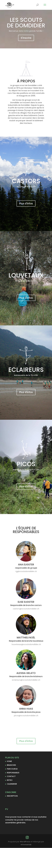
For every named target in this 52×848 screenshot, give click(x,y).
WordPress (25, 841)
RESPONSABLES (13, 772)
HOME (9, 761)
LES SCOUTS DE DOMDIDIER (26, 22)
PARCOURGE (12, 769)
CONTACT (11, 776)
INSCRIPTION (12, 796)
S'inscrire (26, 38)
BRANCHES (11, 765)
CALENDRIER (12, 784)
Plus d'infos (26, 203)
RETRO (9, 780)
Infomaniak (26, 844)
